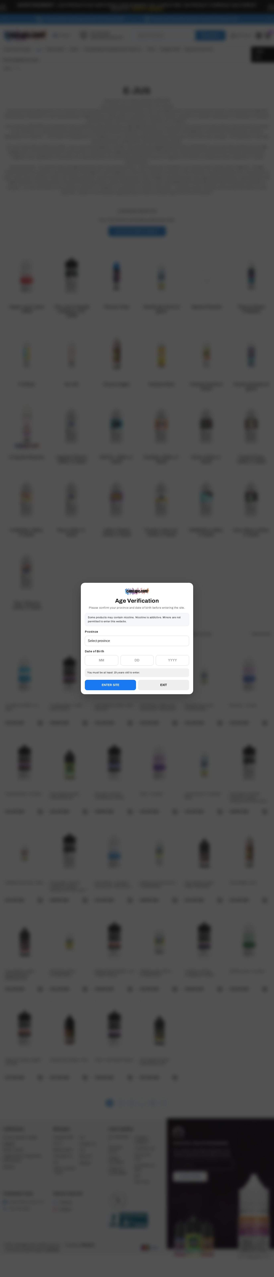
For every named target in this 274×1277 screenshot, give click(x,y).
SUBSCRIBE (137, 653)
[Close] (189, 603)
